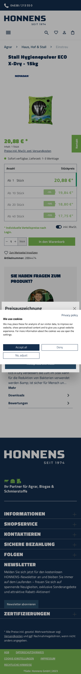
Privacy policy (69, 315)
